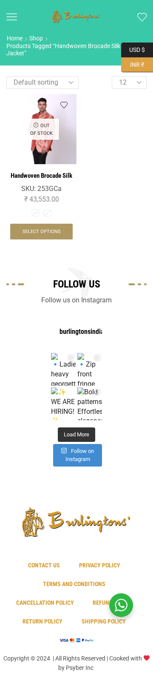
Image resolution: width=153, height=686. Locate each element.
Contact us (44, 565)
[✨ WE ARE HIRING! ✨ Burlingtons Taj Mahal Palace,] (63, 403)
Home (15, 38)
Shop (36, 38)
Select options (42, 231)
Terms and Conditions (74, 584)
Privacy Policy (99, 565)
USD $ (137, 49)
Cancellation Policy (45, 602)
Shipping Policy (104, 621)
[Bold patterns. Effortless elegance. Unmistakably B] (89, 403)
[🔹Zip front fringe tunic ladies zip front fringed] (89, 369)
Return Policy (42, 621)
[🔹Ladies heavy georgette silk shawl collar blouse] (63, 369)
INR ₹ (132, 64)
